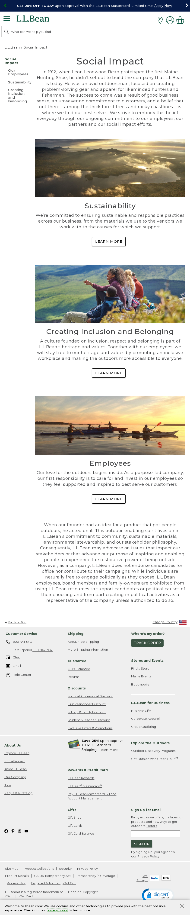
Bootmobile (140, 684)
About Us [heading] (12, 745)
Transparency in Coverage (95, 876)
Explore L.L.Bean (16, 753)
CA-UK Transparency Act (52, 876)
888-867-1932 (42, 650)
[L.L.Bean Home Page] (39, 20)
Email (17, 665)
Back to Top (17, 622)
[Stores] (161, 20)
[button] (158, 895)
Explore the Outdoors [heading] (150, 743)
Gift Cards (75, 825)
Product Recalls (17, 876)
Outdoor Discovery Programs (153, 751)
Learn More (108, 241)
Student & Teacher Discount (89, 720)
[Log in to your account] (170, 20)
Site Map (12, 868)
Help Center (22, 674)
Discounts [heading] (77, 688)
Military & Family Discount (87, 712)
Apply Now (163, 6)
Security (65, 868)
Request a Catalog (18, 793)
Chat (16, 657)
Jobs (7, 785)
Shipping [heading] (75, 634)
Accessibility (16, 883)
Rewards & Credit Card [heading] (88, 770)
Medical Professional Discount (90, 696)
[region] (95, 6)
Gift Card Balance (81, 833)
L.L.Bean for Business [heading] (150, 703)
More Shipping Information (88, 649)
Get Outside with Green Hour (154, 759)
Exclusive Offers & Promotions (90, 728)
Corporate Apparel (145, 718)
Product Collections (39, 868)
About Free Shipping (83, 641)
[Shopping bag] (181, 20)
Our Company (15, 777)
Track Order (147, 643)
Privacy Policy (148, 856)
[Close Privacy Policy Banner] (182, 906)
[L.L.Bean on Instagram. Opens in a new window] (20, 830)
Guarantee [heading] (77, 661)
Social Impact (14, 761)
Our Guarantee (79, 669)
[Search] (7, 31)
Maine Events (141, 676)
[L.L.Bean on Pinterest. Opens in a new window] (13, 830)
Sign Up (141, 844)
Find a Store (140, 668)
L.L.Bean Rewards (81, 778)
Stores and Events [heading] (147, 660)
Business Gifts (141, 711)
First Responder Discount (87, 704)
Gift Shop (75, 817)
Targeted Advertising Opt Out (53, 883)
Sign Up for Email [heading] (146, 810)
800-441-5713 (22, 641)
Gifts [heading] (72, 810)
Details (151, 826)
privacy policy (57, 910)
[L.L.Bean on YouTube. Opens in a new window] (26, 830)
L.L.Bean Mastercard (85, 786)
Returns (73, 677)
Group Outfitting (143, 726)
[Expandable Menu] (6, 19)
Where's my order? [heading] (148, 634)
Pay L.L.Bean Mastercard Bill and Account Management (92, 796)
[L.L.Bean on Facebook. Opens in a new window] (6, 830)
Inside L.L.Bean (15, 769)
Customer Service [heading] (21, 634)
